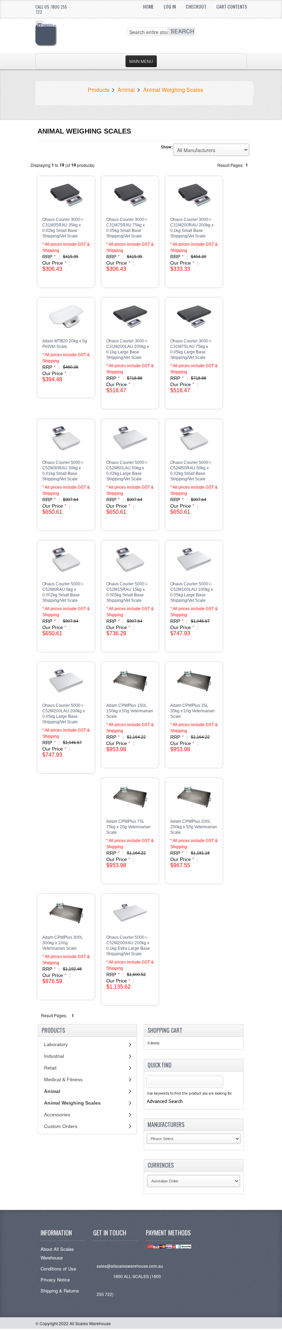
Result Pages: (54, 1015)
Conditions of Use (58, 1268)
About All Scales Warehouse (57, 1253)
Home (148, 6)
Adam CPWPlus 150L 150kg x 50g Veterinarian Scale (129, 711)
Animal (126, 90)
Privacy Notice (55, 1279)
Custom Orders (60, 1126)
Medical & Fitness (63, 1079)
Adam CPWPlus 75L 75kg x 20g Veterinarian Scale (128, 827)
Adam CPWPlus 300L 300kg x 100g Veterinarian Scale (62, 943)
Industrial (54, 1056)
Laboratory (56, 1044)
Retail (50, 1068)
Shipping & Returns (60, 1290)
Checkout (196, 6)
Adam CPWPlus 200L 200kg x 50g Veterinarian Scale (193, 827)
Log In (170, 6)
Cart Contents (231, 6)
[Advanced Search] (165, 1094)
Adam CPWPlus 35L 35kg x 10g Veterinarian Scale (192, 711)
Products (98, 90)
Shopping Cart (165, 1030)
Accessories (57, 1114)
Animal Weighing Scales (173, 90)
